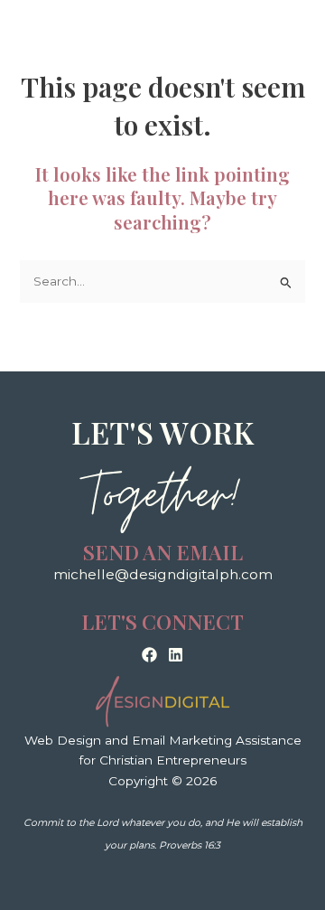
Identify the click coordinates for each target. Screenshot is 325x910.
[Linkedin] (175, 654)
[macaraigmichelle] (149, 654)
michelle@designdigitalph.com (163, 574)
